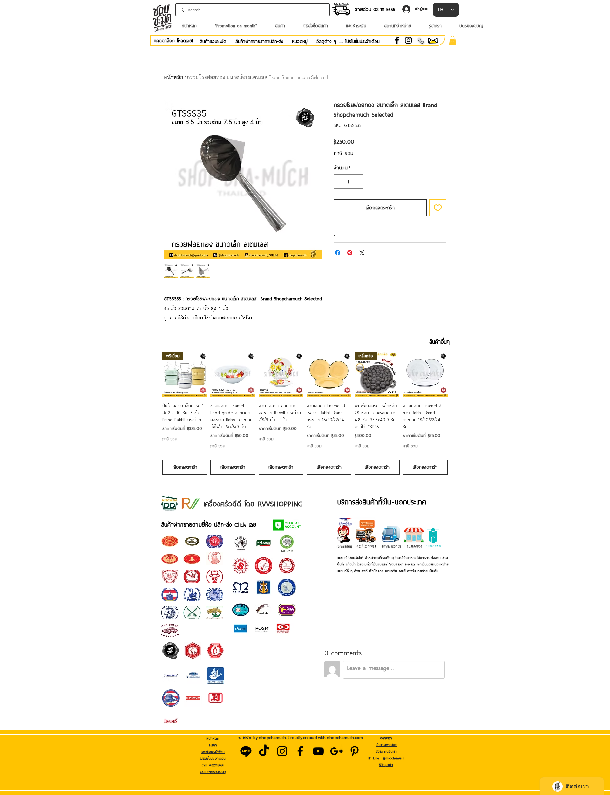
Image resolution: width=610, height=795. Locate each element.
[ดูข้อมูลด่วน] (232, 374)
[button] (452, 40)
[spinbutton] (348, 181)
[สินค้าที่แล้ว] (153, 374)
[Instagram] (408, 40)
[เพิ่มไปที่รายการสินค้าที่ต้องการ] (437, 207)
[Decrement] (340, 181)
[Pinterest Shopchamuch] (354, 751)
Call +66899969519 (213, 771)
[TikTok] (264, 751)
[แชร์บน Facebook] (338, 253)
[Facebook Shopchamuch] (300, 751)
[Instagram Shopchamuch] (282, 751)
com (359, 738)
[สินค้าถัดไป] (457, 374)
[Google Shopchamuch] (336, 751)
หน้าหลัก (173, 77)
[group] (305, 413)
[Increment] (356, 181)
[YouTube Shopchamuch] (318, 751)
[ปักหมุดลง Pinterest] (350, 253)
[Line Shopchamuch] (246, 751)
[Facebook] (397, 40)
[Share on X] (362, 253)
